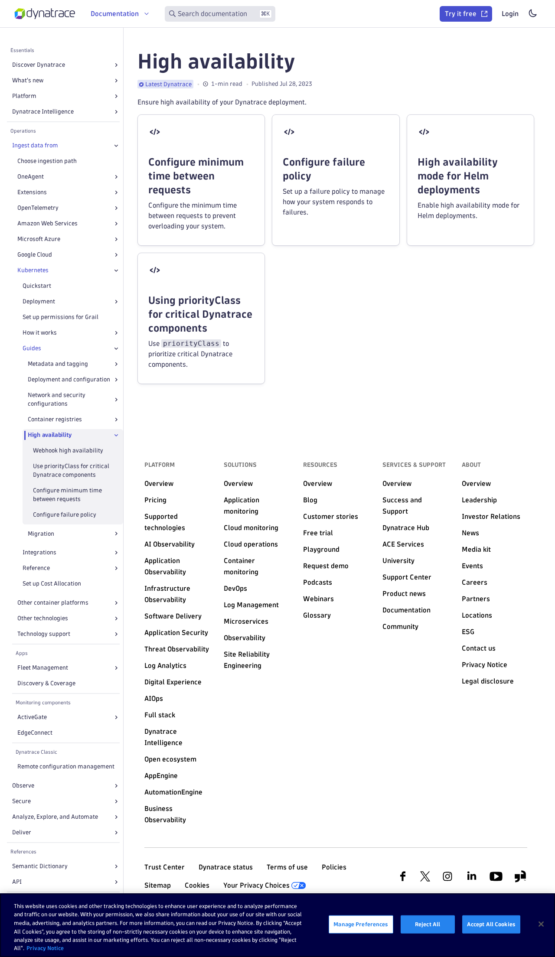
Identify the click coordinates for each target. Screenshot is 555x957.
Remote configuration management (65, 766)
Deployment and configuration (69, 379)
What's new (27, 80)
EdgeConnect (34, 733)
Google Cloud (34, 254)
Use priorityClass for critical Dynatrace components (71, 470)
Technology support (43, 634)
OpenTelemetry (38, 208)
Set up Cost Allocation (52, 583)
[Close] (116, 146)
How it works (40, 332)
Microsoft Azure (38, 239)
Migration (41, 534)
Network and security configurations (56, 399)
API (17, 882)
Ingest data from (35, 145)
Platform (24, 96)
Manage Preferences (360, 924)
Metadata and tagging (58, 364)
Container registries (55, 419)
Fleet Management (42, 668)
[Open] (116, 65)
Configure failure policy (64, 515)
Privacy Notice (45, 947)
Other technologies (42, 618)
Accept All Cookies (491, 924)
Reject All (427, 924)
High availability (50, 435)
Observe (23, 785)
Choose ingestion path (47, 161)
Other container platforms (52, 602)
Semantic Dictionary (40, 866)
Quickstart (37, 286)
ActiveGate (32, 717)
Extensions (32, 192)
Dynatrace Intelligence (43, 111)
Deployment (39, 301)
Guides (32, 348)
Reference (36, 568)
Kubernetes (33, 270)
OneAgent (30, 176)
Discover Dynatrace (38, 65)
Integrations (39, 552)
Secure (21, 801)
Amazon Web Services (47, 223)
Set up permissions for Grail (60, 317)
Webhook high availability (68, 450)
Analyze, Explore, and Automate (55, 817)
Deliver (21, 832)
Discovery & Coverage (46, 683)
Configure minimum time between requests (67, 495)
